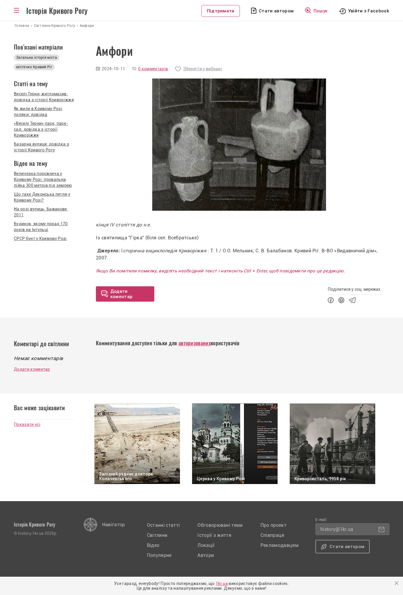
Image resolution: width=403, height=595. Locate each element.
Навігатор (113, 524)
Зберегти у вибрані (202, 68)
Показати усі (27, 424)
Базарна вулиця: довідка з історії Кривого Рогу (41, 147)
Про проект (273, 525)
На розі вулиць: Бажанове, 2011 (41, 212)
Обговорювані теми (220, 525)
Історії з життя (214, 535)
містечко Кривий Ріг (34, 67)
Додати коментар (32, 369)
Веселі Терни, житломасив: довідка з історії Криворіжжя (44, 96)
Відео (153, 545)
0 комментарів (153, 68)
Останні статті (163, 525)
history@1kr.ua (336, 529)
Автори (205, 555)
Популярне (159, 555)
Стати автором (276, 11)
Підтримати (221, 11)
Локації (205, 545)
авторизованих (194, 343)
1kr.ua (222, 583)
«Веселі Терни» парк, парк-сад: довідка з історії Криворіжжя (41, 129)
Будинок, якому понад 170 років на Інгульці (41, 226)
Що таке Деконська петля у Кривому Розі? (42, 197)
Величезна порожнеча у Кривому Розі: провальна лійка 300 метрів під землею (43, 179)
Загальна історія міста (36, 57)
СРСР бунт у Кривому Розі (40, 238)
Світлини (157, 535)
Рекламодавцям (280, 545)
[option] (239, 145)
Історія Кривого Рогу (57, 11)
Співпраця (272, 535)
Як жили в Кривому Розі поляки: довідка (38, 111)
